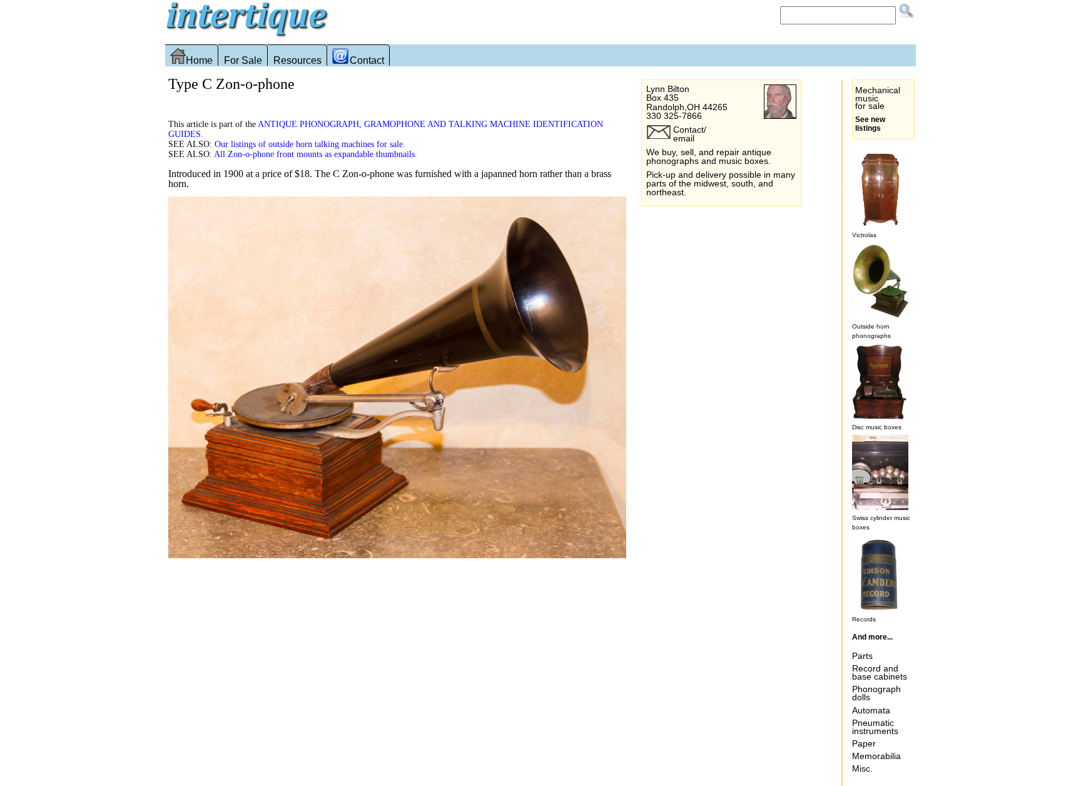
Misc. (862, 768)
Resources (297, 60)
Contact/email (689, 134)
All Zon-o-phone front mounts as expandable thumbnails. (315, 154)
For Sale (243, 60)
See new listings (870, 124)
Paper (864, 743)
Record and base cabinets (879, 672)
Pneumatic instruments (875, 727)
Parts (862, 656)
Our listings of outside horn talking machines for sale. (310, 144)
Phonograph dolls (876, 693)
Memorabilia (876, 756)
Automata (871, 710)
